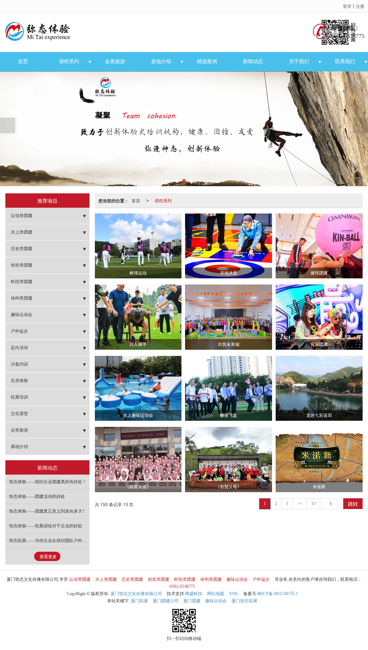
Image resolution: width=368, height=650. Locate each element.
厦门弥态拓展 (244, 600)
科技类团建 (21, 281)
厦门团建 (192, 600)
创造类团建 (21, 265)
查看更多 (48, 556)
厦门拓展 (139, 600)
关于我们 (299, 61)
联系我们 (345, 61)
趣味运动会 (21, 314)
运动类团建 (21, 215)
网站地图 (215, 593)
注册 (360, 6)
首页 (23, 61)
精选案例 (207, 61)
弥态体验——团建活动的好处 (37, 496)
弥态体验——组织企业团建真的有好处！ (48, 481)
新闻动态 (253, 61)
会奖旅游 (115, 61)
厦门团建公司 (166, 600)
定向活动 (19, 347)
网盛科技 (193, 593)
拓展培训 (19, 397)
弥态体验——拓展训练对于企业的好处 (45, 525)
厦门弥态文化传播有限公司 (136, 593)
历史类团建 (21, 248)
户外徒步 (19, 331)
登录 (347, 6)
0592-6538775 (182, 586)
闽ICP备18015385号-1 (277, 593)
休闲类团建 (21, 298)
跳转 (353, 503)
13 (313, 503)
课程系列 (69, 61)
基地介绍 (161, 61)
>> (299, 503)
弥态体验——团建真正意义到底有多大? (46, 511)
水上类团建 (21, 232)
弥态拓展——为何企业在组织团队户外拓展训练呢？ (49, 540)
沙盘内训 (19, 364)
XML (234, 593)
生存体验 (19, 380)
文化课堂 (19, 413)
